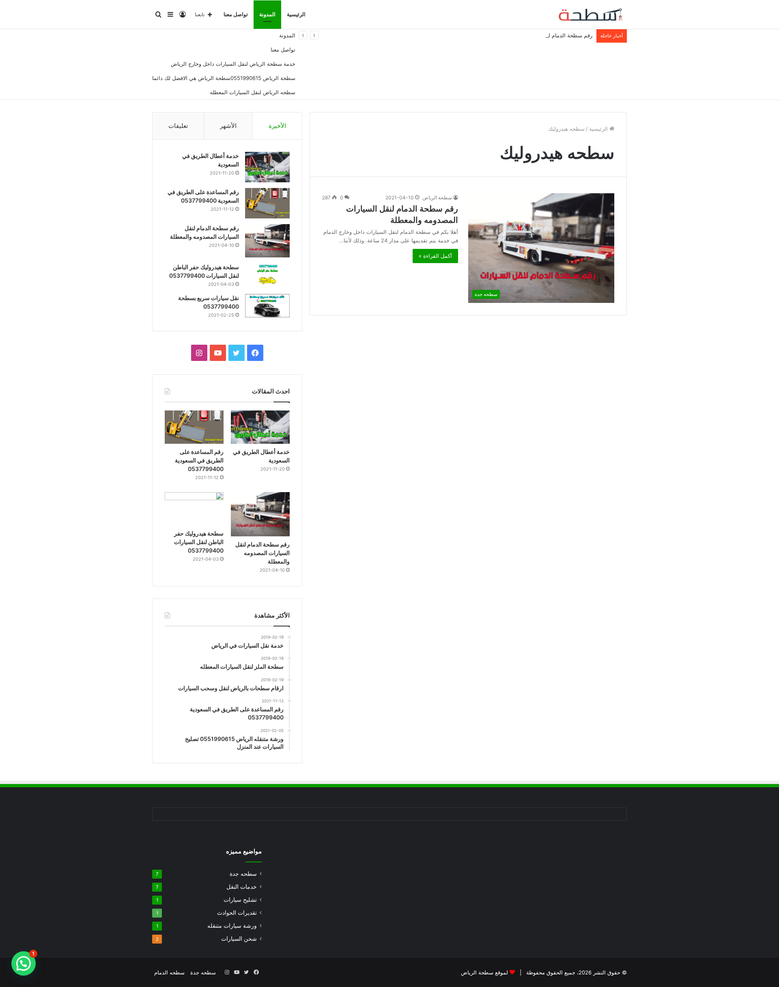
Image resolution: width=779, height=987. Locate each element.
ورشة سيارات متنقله (232, 925)
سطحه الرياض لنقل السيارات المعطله (252, 92)
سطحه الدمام (169, 972)
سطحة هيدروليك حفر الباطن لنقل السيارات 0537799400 (199, 542)
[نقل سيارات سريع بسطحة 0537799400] (267, 305)
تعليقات (178, 126)
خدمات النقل (241, 886)
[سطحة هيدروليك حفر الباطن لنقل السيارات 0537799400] (267, 275)
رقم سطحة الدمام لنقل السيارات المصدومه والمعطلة (532, 35)
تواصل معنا (236, 14)
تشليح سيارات (240, 899)
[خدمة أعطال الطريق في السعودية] (267, 167)
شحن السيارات (239, 938)
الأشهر (228, 126)
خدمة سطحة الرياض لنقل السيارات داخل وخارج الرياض (233, 63)
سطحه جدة (243, 873)
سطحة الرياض (437, 197)
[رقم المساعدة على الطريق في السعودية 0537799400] (267, 203)
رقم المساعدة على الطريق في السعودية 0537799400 (199, 460)
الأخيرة (277, 126)
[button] (23, 963)
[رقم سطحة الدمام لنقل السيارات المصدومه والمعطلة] (267, 241)
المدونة (267, 14)
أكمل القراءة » (435, 256)
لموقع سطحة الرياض (484, 972)
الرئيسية (296, 14)
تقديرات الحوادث (237, 912)
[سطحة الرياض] (586, 15)
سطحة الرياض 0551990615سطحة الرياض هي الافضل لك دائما (223, 78)
